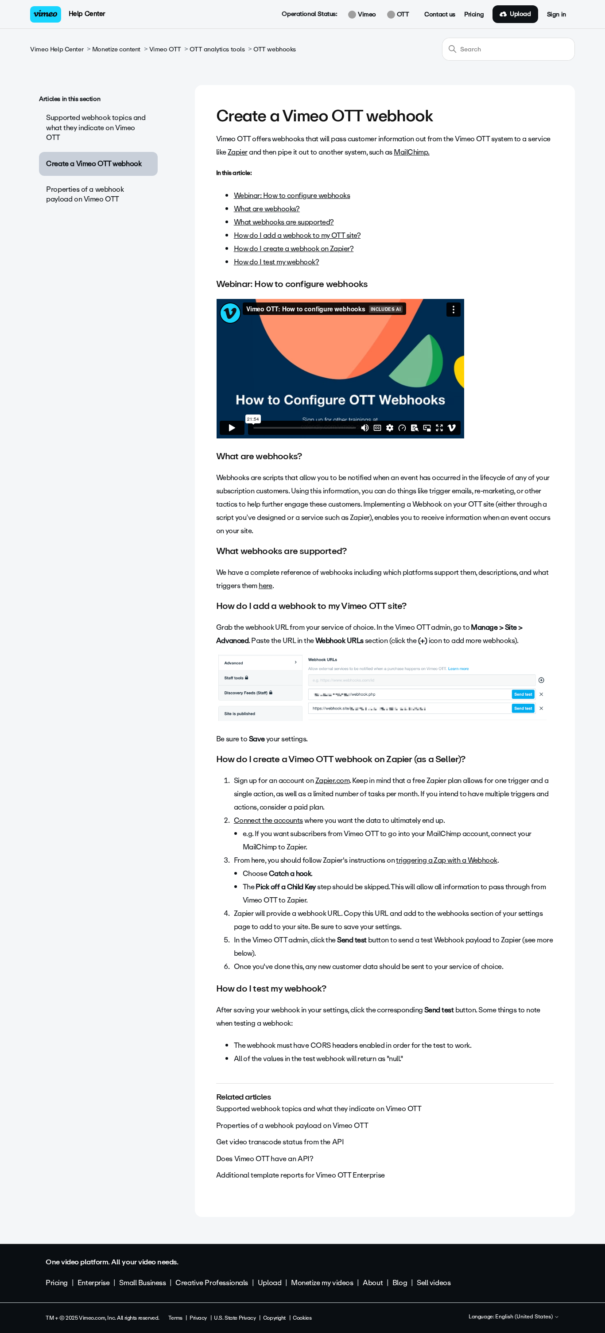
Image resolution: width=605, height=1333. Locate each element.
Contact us (439, 14)
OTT (402, 14)
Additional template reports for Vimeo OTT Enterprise (300, 1175)
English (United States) (524, 1317)
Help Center (87, 14)
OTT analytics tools (217, 49)
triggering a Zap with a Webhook (446, 860)
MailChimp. (412, 152)
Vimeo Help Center (56, 49)
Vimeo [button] (366, 14)
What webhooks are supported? (284, 222)
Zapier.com (332, 781)
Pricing (474, 14)
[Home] (45, 14)
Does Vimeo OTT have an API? (265, 1159)
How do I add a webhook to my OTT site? (297, 235)
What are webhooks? (267, 209)
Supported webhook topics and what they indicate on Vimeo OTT (95, 127)
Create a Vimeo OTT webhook (93, 164)
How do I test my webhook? (276, 262)
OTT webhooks (274, 49)
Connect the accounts (268, 820)
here (265, 586)
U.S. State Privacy (235, 1318)
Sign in (556, 14)
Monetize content (116, 49)
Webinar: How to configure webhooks (292, 196)
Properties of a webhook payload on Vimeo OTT (85, 194)
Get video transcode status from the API (280, 1142)
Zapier (238, 152)
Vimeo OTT (165, 49)
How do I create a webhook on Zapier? (294, 249)
